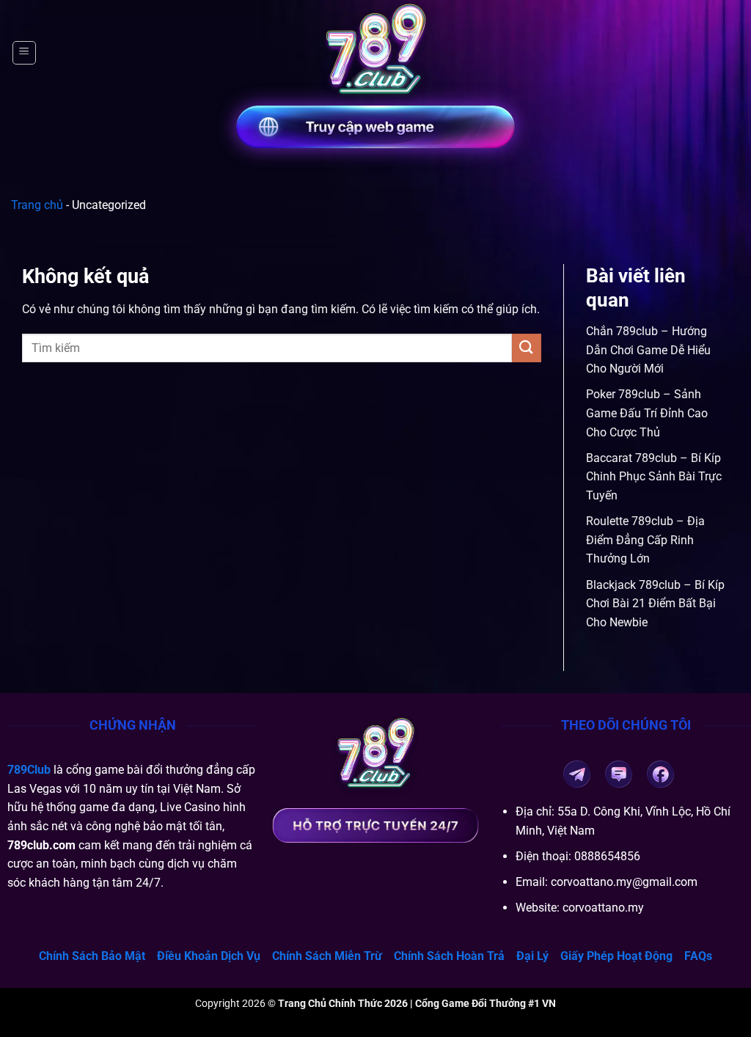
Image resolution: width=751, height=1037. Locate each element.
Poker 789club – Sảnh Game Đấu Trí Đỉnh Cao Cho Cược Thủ (647, 413)
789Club (29, 770)
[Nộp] (526, 348)
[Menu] (24, 53)
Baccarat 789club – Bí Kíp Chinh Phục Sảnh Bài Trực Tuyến (654, 476)
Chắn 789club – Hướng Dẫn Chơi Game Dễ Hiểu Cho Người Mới (648, 349)
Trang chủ (37, 205)
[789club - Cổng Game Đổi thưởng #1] (375, 53)
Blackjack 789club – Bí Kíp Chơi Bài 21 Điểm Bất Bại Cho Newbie (655, 603)
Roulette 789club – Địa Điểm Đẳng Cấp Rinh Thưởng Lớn (645, 539)
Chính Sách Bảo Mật (92, 956)
